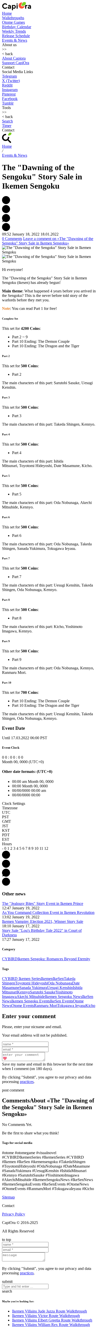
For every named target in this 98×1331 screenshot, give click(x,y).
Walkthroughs (13, 18)
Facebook (10, 99)
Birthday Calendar (16, 27)
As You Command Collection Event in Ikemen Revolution (48, 912)
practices (27, 1082)
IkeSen (58, 978)
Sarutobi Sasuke (43, 992)
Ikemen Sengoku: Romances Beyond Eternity (54, 959)
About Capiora (14, 58)
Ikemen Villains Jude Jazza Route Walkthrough (49, 1311)
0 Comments (12, 239)
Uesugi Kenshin (60, 987)
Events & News (14, 40)
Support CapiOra (15, 63)
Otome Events (22, 1005)
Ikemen (47, 978)
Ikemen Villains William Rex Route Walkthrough (51, 1325)
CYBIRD (10, 959)
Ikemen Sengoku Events (30, 1001)
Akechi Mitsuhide (31, 996)
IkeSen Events (61, 1001)
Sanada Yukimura (33, 987)
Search (7, 121)
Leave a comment (47, 241)
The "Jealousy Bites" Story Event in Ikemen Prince (42, 903)
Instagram (10, 90)
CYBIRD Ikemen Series (21, 978)
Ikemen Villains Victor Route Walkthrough (46, 1316)
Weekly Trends (14, 31)
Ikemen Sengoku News (63, 996)
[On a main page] (16, 9)
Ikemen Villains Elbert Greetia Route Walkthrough (52, 1320)
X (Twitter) (11, 81)
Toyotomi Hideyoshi (31, 983)
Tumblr (8, 103)
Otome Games (13, 22)
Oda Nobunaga (60, 983)
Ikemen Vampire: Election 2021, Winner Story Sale (42, 921)
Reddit (7, 85)
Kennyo (23, 992)
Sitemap (8, 1197)
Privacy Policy (13, 1214)
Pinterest (9, 94)
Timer (6, 125)
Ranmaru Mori (45, 1005)
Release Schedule (16, 36)
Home (7, 13)
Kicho (90, 1005)
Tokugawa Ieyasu (71, 1005)
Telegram (9, 76)
